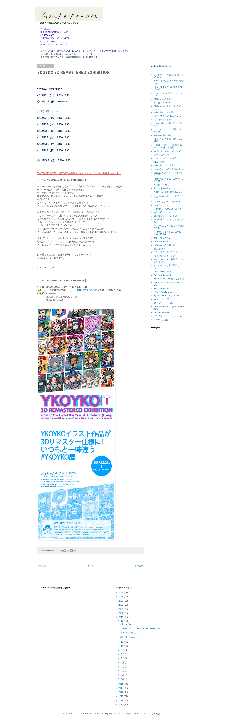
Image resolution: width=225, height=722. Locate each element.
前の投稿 (138, 565)
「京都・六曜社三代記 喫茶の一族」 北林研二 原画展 (169, 146)
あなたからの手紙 (162, 119)
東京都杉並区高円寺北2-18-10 (62, 296)
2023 (121, 601)
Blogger (157, 713)
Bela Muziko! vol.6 (162, 271)
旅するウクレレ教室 (163, 303)
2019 (121, 617)
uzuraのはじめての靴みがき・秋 (169, 169)
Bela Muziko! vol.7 (162, 241)
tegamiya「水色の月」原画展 (168, 209)
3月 (123, 675)
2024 (121, 596)
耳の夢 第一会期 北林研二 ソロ (168, 192)
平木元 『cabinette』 (164, 103)
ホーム (90, 565)
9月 (123, 650)
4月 (123, 670)
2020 (121, 613)
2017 (121, 688)
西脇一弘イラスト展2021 (166, 112)
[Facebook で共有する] (71, 550)
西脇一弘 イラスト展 (163, 165)
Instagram (68, 54)
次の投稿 (42, 565)
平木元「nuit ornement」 (166, 292)
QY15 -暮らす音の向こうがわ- (168, 252)
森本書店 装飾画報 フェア (166, 135)
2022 (121, 605)
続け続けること (127, 636)
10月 (123, 646)
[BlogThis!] (64, 550)
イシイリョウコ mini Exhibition (168, 316)
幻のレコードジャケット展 (166, 295)
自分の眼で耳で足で (129, 632)
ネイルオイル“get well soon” (167, 151)
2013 (121, 704)
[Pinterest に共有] (74, 550)
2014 (121, 700)
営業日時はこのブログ (88, 290)
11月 (123, 642)
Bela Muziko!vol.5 (162, 275)
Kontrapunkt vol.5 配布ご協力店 (169, 278)
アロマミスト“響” (162, 154)
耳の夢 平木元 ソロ (163, 185)
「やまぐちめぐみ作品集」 (166, 158)
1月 (123, 679)
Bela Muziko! (165, 66)
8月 (123, 654)
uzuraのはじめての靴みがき (167, 201)
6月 (123, 662)
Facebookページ (81, 54)
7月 (123, 658)
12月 (123, 621)
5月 (123, 666)
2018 (121, 684)
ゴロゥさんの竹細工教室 (165, 245)
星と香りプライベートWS (166, 216)
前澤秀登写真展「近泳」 (165, 256)
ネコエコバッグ (161, 299)
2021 (121, 609)
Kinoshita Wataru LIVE (164, 312)
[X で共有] (68, 550)
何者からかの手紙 (162, 99)
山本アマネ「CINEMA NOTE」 (168, 116)
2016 (121, 692)
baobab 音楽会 (161, 319)
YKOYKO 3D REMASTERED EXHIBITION (140, 628)
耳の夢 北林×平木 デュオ (165, 188)
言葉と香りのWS (162, 212)
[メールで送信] (61, 550)
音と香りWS (160, 248)
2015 (121, 696)
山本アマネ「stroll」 (163, 205)
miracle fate (125, 624)
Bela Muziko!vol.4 (162, 288)
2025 (121, 592)
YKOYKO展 (159, 162)
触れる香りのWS (162, 238)
